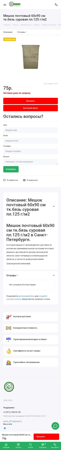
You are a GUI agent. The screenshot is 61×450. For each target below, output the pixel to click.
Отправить (11, 169)
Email (5, 135)
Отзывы (22, 32)
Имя (5, 125)
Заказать (40, 436)
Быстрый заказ (30, 108)
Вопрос (6, 156)
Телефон (7, 146)
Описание (7, 32)
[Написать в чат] (55, 426)
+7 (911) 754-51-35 (12, 412)
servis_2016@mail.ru (12, 421)
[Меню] (5, 4)
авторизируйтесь (26, 296)
